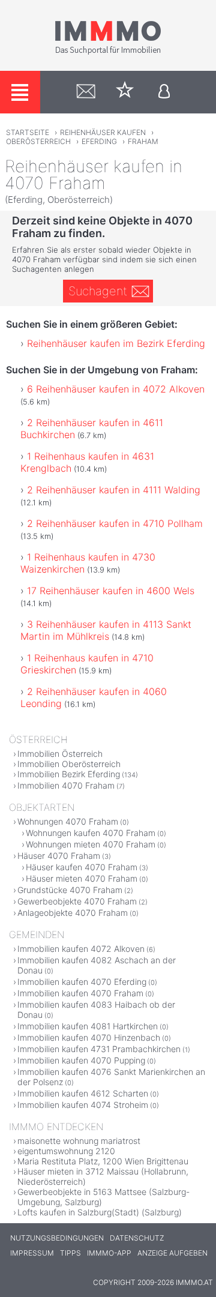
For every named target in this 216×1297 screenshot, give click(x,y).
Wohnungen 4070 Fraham (67, 821)
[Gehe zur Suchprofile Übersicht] (86, 92)
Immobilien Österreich (60, 753)
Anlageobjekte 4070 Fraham (72, 912)
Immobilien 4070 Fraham (66, 785)
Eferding (99, 141)
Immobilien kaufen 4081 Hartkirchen (87, 1026)
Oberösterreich (38, 141)
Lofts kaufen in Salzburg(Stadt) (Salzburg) (99, 1212)
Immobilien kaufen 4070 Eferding (81, 982)
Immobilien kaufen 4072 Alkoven (81, 948)
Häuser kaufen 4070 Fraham (81, 867)
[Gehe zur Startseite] (108, 52)
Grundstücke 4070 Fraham (69, 890)
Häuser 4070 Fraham (58, 855)
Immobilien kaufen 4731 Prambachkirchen (99, 1049)
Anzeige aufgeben (172, 1252)
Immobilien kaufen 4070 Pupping (81, 1060)
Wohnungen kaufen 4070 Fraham (90, 833)
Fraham (143, 141)
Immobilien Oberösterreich (69, 764)
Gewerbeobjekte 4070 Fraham (77, 901)
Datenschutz (137, 1237)
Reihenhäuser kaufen (103, 132)
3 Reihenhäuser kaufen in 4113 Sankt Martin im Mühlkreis (105, 630)
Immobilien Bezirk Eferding (68, 774)
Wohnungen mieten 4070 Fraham (90, 844)
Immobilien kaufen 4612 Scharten (82, 1093)
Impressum (32, 1252)
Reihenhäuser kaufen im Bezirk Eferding (116, 343)
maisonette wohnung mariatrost (78, 1141)
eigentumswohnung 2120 (66, 1151)
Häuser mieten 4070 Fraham (81, 878)
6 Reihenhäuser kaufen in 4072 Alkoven (116, 389)
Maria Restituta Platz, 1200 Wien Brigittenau (102, 1161)
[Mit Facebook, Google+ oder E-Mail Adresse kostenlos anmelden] (164, 92)
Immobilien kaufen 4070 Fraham (80, 993)
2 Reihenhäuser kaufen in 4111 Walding (113, 490)
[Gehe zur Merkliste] (125, 92)
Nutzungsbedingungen (57, 1237)
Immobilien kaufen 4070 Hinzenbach (88, 1037)
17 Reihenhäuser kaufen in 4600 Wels (110, 591)
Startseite (27, 132)
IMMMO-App (109, 1252)
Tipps (70, 1252)
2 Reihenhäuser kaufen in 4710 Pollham (115, 523)
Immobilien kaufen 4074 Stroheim (82, 1105)
